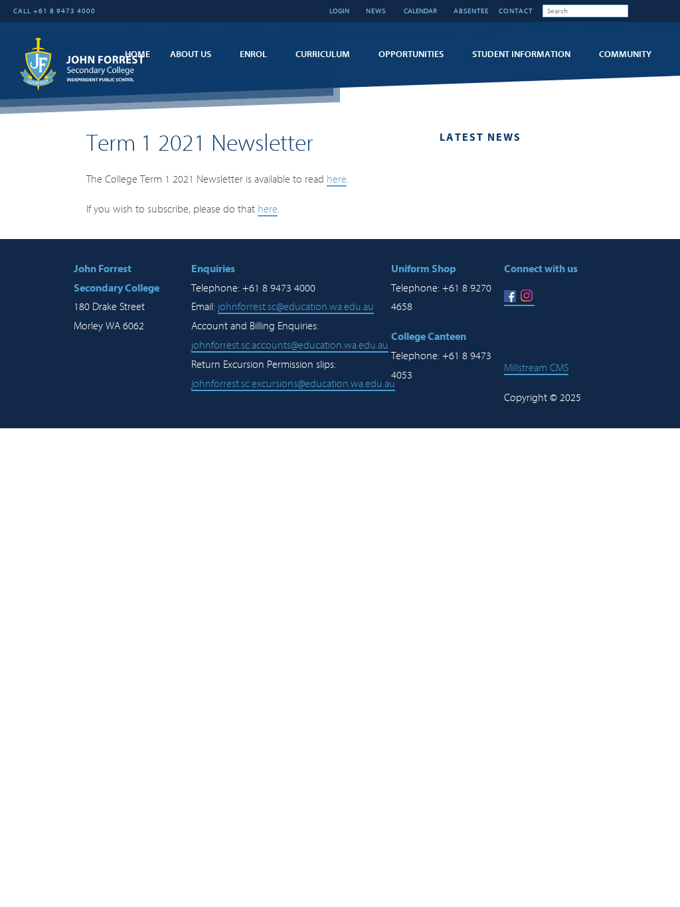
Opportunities (411, 54)
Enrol (253, 54)
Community (625, 54)
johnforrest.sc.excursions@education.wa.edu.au (293, 384)
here (337, 179)
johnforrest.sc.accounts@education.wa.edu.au (289, 345)
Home (137, 54)
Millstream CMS (536, 368)
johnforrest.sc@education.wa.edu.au (296, 307)
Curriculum (323, 54)
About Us (190, 54)
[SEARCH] (638, 11)
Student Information (521, 54)
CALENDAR (419, 11)
